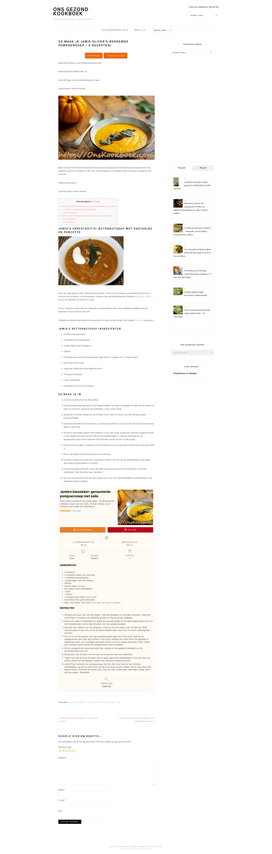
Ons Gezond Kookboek (71, 11)
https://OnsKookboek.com (139, 849)
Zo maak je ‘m (70, 213)
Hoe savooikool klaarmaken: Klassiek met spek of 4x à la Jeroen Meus (192, 252)
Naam (61, 790)
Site (60, 811)
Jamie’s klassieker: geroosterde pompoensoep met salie (86, 216)
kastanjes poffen (143, 296)
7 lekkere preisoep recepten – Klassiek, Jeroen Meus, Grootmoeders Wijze (192, 231)
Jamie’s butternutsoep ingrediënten (80, 209)
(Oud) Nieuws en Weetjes (185, 373)
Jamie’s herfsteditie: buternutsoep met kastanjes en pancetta (88, 206)
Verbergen (95, 201)
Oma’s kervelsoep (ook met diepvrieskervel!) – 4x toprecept (191, 313)
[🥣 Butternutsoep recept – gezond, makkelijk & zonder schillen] (176, 186)
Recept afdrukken (84, 530)
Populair (182, 168)
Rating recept (64, 747)
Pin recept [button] (131, 530)
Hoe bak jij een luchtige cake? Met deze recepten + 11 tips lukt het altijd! (192, 274)
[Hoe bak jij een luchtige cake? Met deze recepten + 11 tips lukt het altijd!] (178, 275)
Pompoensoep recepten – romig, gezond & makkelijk (88, 702)
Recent (203, 168)
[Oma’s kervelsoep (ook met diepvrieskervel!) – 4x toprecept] (178, 314)
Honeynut (139, 320)
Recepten (112, 702)
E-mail (62, 800)
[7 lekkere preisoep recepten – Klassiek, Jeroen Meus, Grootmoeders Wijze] (178, 232)
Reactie (62, 758)
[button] (61, 510)
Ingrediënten (70, 219)
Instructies (69, 222)
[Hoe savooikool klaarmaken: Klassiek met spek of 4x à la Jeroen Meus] (178, 253)
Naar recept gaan (116, 55)
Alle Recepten (93, 55)
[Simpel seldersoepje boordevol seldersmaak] (178, 294)
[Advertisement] (192, 108)
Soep (118, 702)
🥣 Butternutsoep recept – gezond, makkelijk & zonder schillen (192, 185)
